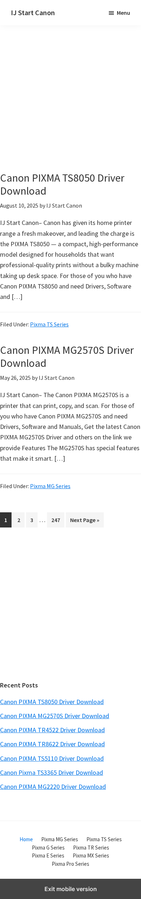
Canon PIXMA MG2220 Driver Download (53, 786)
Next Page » (84, 521)
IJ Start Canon (33, 12)
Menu (123, 12)
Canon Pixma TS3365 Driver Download (51, 772)
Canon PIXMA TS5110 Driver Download (52, 758)
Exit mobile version (70, 889)
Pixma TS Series (49, 324)
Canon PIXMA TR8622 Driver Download (52, 744)
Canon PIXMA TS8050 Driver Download (62, 184)
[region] (70, 607)
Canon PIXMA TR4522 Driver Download (52, 730)
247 (57, 520)
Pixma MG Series (50, 486)
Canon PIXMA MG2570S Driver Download (67, 356)
